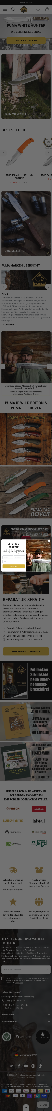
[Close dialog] (49, 541)
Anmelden (14, 566)
